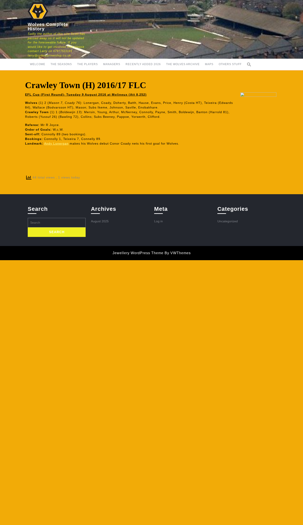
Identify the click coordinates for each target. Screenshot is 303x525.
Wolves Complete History (48, 26)
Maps (209, 64)
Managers (111, 64)
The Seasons (61, 64)
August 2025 (100, 221)
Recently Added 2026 (143, 64)
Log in (158, 221)
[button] (249, 64)
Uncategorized (227, 221)
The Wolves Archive (183, 64)
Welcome (37, 64)
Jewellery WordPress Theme (137, 253)
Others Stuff (230, 64)
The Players (87, 64)
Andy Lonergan (56, 143)
